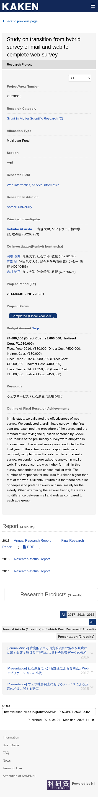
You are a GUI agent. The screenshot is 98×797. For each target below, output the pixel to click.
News (7, 760)
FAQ (6, 752)
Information (11, 737)
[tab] (51, 594)
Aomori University (19, 207)
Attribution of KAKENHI (19, 776)
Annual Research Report (32, 540)
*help (35, 328)
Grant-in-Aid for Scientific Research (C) (35, 118)
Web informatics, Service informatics (33, 185)
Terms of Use (12, 768)
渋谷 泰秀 (14, 256)
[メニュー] (92, 5)
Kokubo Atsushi (19, 229)
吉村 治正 (14, 272)
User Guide (11, 745)
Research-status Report (32, 559)
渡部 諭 (12, 261)
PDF (30, 547)
